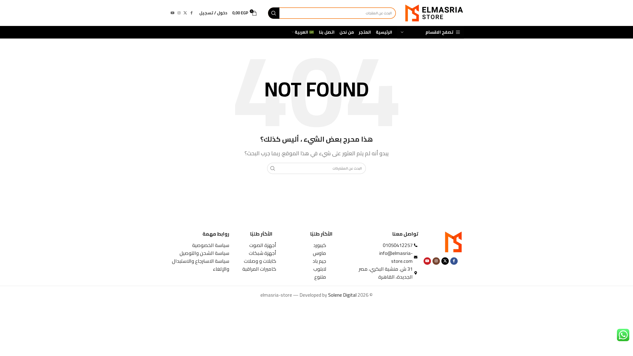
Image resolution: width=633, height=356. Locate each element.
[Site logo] (433, 12)
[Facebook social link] (191, 13)
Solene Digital (342, 294)
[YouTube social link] (172, 13)
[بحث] (273, 13)
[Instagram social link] (179, 13)
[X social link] (185, 13)
